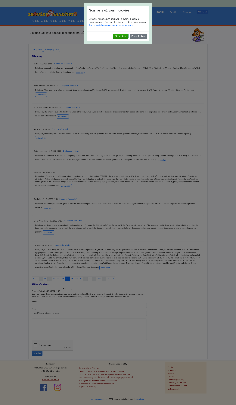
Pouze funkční (138, 36)
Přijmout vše (121, 36)
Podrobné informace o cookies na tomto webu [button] (111, 25)
